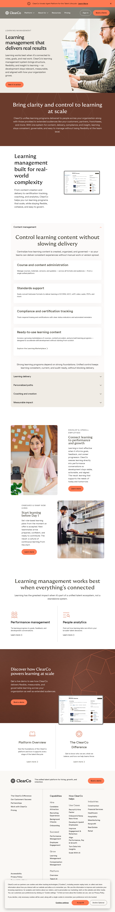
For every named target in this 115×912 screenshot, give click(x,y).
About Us (42, 13)
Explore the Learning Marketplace (31, 348)
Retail (90, 831)
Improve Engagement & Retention (75, 831)
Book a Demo (101, 13)
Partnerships (16, 803)
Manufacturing (94, 820)
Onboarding (55, 825)
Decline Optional (98, 903)
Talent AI (53, 879)
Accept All (80, 903)
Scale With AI (74, 853)
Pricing (67, 13)
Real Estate (92, 827)
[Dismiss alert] (110, 3)
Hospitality (92, 816)
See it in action (14, 85)
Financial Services (95, 809)
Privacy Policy (99, 893)
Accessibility (16, 874)
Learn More (83, 4)
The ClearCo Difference (21, 796)
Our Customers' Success (21, 799)
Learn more (76, 489)
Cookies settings (62, 903)
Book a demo (19, 702)
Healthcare (92, 813)
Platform (28, 13)
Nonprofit (92, 824)
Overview (54, 875)
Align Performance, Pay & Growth (76, 840)
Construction (93, 806)
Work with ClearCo (19, 807)
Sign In (85, 13)
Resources (56, 13)
